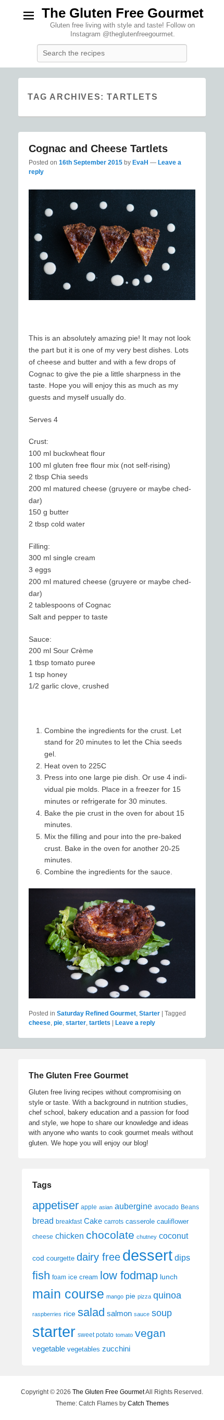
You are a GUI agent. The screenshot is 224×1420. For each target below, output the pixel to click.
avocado (166, 1207)
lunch (169, 1277)
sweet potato (96, 1334)
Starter (149, 1013)
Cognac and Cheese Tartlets (98, 148)
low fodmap (129, 1275)
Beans (190, 1207)
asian (106, 1207)
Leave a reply (135, 1022)
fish (41, 1275)
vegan (150, 1333)
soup (162, 1313)
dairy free (98, 1257)
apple (89, 1207)
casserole (140, 1221)
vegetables (83, 1349)
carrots (113, 1221)
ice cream (83, 1277)
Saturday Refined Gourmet (96, 1013)
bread (43, 1220)
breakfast (69, 1221)
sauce (142, 1314)
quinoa (167, 1295)
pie (58, 1022)
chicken (69, 1235)
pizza (144, 1296)
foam (59, 1277)
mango (114, 1296)
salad (91, 1312)
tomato (124, 1335)
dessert (147, 1255)
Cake (93, 1220)
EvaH (140, 162)
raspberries (46, 1314)
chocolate (110, 1235)
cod (38, 1258)
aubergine (133, 1206)
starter (76, 1022)
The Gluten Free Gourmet (123, 13)
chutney (146, 1237)
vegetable (48, 1348)
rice (70, 1313)
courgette (60, 1258)
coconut (173, 1235)
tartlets (99, 1022)
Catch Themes (148, 1403)
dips (182, 1257)
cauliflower (173, 1221)
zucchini (116, 1348)
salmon (119, 1313)
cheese (40, 1022)
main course (68, 1294)
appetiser (55, 1205)
